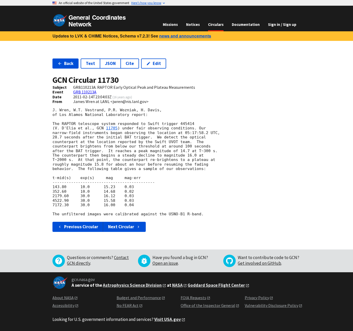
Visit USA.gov (167, 319)
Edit (157, 63)
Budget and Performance (139, 297)
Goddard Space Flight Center (216, 285)
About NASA (63, 297)
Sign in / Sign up (282, 24)
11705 (112, 128)
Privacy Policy (257, 297)
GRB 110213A (84, 91)
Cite (130, 63)
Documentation (246, 24)
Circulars (216, 24)
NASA (177, 285)
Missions (170, 24)
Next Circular (121, 227)
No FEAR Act (128, 305)
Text (90, 63)
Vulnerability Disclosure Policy (271, 305)
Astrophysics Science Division (132, 285)
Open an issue (165, 263)
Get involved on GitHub (259, 263)
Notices (193, 24)
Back (68, 63)
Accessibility (63, 305)
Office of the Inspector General (208, 305)
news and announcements (185, 36)
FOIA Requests (193, 297)
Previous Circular (81, 227)
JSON (110, 63)
